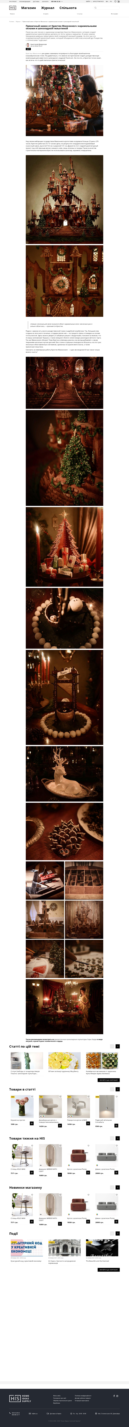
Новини (12, 14)
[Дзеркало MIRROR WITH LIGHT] (50, 1155)
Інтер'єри (80, 14)
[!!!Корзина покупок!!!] (118, 2)
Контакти (45, 1)
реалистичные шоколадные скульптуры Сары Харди (75, 1039)
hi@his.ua (34, 1413)
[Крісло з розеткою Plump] (78, 1155)
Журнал (47, 8)
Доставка (36, 1)
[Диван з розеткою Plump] (106, 1155)
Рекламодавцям (24, 1)
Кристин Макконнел (33, 53)
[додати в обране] (32, 1096)
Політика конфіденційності (83, 1395)
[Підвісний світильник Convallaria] (106, 1106)
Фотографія (114, 14)
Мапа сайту (56, 1395)
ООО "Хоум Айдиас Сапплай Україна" (69, 1421)
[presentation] (112, 1046)
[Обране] (115, 1)
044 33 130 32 (16, 1413)
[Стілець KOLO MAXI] (22, 1155)
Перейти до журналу (109, 1080)
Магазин (28, 8)
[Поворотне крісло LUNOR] (78, 1106)
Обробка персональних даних (62, 1400)
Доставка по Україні (55, 1413)
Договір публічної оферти (83, 1398)
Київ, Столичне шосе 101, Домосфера (109, 1413)
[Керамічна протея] (22, 1106)
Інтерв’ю (45, 14)
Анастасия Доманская (39, 44)
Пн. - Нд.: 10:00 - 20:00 (79, 1413)
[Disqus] (64, 1298)
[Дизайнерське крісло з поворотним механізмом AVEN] (50, 1106)
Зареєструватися (98, 1)
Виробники (56, 1403)
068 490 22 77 (16, 1414)
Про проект (13, 1)
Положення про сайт (59, 1398)
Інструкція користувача (82, 1400)
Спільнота (68, 8)
